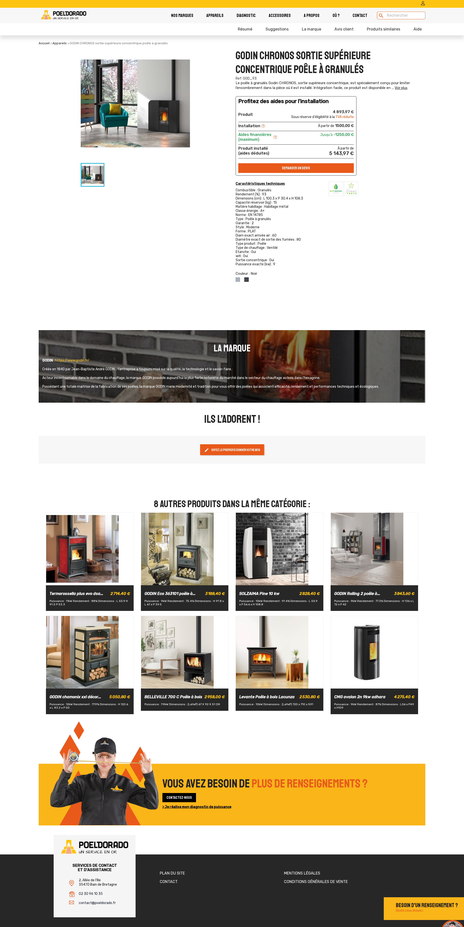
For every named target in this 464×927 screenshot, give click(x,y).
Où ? (336, 15)
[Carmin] (201, 580)
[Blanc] (275, 580)
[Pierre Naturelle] (89, 580)
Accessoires (280, 15)
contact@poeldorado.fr (97, 903)
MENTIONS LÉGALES (302, 873)
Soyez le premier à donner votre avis (232, 450)
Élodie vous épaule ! (409, 910)
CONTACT (169, 881)
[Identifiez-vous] (422, 4)
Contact (360, 15)
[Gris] (70, 684)
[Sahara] (184, 580)
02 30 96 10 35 (91, 894)
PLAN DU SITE (172, 873)
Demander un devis (296, 168)
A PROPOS (311, 15)
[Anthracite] (176, 580)
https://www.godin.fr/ (72, 360)
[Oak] (283, 580)
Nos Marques (182, 15)
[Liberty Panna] (98, 580)
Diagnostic (246, 15)
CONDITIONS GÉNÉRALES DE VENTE (316, 881)
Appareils (215, 15)
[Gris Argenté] (192, 580)
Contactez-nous (179, 797)
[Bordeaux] (81, 580)
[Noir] (167, 580)
